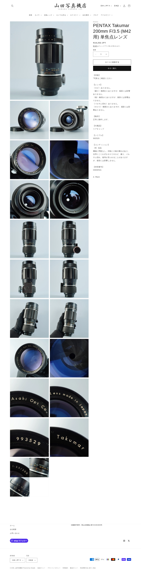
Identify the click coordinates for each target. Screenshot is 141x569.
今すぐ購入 (112, 68)
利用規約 (65, 568)
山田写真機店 (19, 568)
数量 (94, 50)
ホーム (12, 525)
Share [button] (97, 177)
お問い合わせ (15, 533)
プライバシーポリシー (54, 568)
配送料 (95, 46)
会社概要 (13, 529)
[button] (12, 5)
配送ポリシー (74, 568)
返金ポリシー (41, 568)
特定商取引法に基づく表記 (88, 568)
